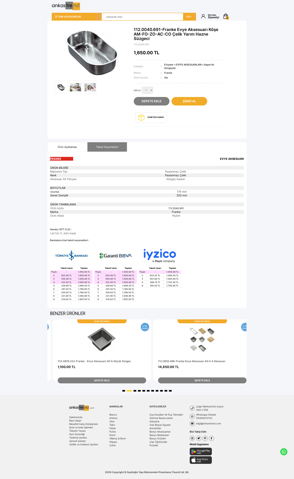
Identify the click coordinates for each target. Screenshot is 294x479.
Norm (112, 435)
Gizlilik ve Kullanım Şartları (83, 444)
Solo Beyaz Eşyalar (160, 424)
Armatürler (155, 428)
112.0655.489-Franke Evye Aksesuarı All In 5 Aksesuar (191, 361)
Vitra (112, 421)
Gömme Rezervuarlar (161, 418)
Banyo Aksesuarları (160, 431)
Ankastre (154, 421)
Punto (112, 431)
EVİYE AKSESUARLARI (189, 64)
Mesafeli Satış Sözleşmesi (83, 424)
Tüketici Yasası (77, 430)
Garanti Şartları (77, 441)
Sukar (112, 445)
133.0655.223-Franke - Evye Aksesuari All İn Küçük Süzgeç (94, 361)
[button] (232, 16)
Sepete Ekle (151, 101)
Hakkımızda (75, 417)
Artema (113, 418)
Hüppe (113, 441)
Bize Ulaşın (75, 420)
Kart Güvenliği (77, 434)
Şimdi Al (189, 101)
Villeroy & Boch (117, 438)
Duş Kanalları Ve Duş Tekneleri (166, 414)
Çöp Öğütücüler (158, 441)
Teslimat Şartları (78, 437)
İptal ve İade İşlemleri (81, 427)
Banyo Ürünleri (158, 438)
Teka (112, 424)
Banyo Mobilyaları (159, 435)
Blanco (113, 414)
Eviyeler (169, 64)
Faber (112, 428)
